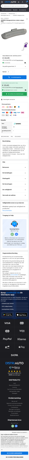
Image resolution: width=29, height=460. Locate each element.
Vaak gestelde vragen (14, 391)
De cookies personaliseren (14, 457)
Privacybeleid (14, 413)
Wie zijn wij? (14, 401)
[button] (18, 2)
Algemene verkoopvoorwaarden (15, 403)
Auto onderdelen (6, 10)
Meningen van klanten (14, 409)
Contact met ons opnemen (14, 405)
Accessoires (22, 10)
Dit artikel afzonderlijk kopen (15, 93)
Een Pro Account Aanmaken (14, 389)
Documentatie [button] (7, 210)
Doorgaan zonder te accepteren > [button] (19, 432)
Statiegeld (14, 393)
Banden (15, 10)
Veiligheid (18, 136)
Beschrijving (5, 136)
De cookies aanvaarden (14, 453)
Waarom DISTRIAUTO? (14, 385)
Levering (14, 387)
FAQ (12, 136)
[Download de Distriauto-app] (7, 315)
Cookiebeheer (14, 407)
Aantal (4, 71)
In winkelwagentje (16, 77)
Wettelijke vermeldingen (14, 411)
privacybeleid (14, 274)
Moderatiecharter (14, 415)
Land (14, 383)
